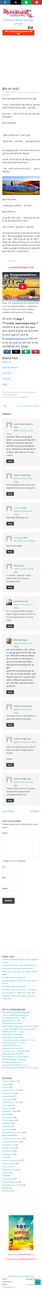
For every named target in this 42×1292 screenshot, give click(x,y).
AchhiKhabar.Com (9, 1287)
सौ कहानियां (6, 378)
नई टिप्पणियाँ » (35, 811)
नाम (3, 866)
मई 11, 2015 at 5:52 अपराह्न (24, 541)
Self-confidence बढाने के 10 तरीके (13, 1018)
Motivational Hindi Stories (12, 1132)
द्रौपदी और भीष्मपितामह (10, 367)
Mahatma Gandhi (8, 1148)
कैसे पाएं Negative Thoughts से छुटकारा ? (16, 1057)
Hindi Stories (16, 392)
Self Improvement (9, 1170)
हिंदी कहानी (25, 397)
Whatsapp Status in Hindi (11, 1185)
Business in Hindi (8, 1093)
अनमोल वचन (6, 1123)
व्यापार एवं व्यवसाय (7, 1096)
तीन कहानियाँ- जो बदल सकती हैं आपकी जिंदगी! (15, 1012)
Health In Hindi (7, 1099)
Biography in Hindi (9, 1111)
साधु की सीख (6, 373)
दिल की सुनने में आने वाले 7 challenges (14, 1059)
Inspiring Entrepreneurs (11, 1142)
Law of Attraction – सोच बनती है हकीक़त (16, 1051)
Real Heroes (7, 1166)
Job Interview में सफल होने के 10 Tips (14, 1065)
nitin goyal (18, 537)
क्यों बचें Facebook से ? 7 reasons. (14, 1043)
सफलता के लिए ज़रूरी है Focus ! (12, 1045)
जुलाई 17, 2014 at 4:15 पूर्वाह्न (24, 742)
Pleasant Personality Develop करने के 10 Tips (18, 1040)
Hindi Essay (6, 1108)
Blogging (5, 1084)
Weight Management (10, 1182)
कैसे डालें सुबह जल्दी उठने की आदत (12, 1037)
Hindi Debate (7, 1105)
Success (5, 1173)
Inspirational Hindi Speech (12, 1138)
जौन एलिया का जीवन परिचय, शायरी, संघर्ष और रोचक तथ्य (19, 965)
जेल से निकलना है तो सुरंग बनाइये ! (12, 1023)
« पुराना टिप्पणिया (8, 811)
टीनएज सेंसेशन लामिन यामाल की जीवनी (13, 986)
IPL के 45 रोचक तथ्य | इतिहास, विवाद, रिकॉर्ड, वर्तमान (18, 993)
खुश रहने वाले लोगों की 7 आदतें (11, 1021)
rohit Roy (18, 508)
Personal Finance (8, 1163)
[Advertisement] (21, 59)
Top (38, 1282)
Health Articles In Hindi (10, 1102)
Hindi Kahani (17, 397)
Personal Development (11, 1160)
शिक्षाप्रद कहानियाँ (13, 395)
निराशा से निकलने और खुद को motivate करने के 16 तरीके (20, 1026)
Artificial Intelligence (9, 1081)
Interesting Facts (8, 1145)
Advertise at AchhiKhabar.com (21, 1276)
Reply (10, 461)
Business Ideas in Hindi (11, 1090)
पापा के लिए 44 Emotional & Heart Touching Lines (20, 989)
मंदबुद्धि (4, 384)
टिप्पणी (5, 833)
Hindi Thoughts (8, 1120)
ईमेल (3, 877)
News (4, 1157)
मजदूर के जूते (6, 362)
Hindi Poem (6, 1191)
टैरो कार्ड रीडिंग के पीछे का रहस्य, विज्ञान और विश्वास (17, 968)
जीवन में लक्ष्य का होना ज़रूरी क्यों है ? (13, 1054)
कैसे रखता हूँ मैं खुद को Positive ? (12, 1062)
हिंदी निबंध (5, 1114)
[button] (21, 6)
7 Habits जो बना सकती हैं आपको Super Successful (19, 1029)
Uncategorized (7, 1179)
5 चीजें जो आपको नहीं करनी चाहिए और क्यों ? (15, 1015)
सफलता (4, 1175)
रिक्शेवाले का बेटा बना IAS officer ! (13, 1048)
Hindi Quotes (7, 1117)
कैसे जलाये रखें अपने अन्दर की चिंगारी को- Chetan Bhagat (20, 1068)
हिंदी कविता (5, 1188)
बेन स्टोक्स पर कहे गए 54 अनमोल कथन (14, 977)
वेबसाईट (5, 888)
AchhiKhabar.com (33, 1284)
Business (5, 1087)
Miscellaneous (7, 1151)
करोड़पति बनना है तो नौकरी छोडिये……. (13, 1034)
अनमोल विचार (6, 1126)
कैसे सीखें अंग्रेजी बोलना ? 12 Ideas (13, 1032)
